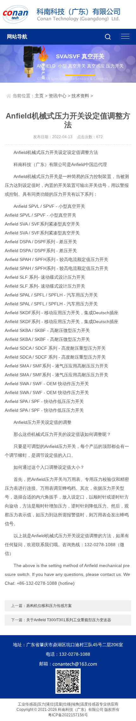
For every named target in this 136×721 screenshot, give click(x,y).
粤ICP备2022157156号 (68, 715)
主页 (39, 95)
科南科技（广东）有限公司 (64, 14)
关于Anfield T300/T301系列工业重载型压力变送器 (68, 620)
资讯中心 (57, 95)
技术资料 (80, 95)
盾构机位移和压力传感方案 (49, 605)
